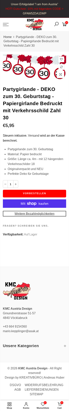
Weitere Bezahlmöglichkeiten (34, 213)
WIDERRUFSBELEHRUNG (44, 385)
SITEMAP (36, 394)
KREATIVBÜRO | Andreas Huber (41, 377)
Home (7, 37)
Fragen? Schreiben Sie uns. (26, 225)
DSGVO (15, 385)
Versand (33, 135)
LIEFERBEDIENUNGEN (42, 389)
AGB (17, 389)
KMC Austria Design (33, 368)
